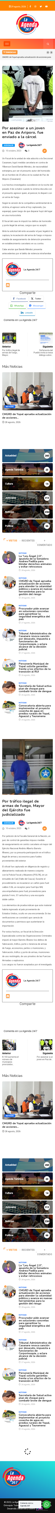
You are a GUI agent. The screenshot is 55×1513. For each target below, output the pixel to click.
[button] (47, 52)
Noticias (10, 403)
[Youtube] (46, 6)
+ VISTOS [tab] (11, 540)
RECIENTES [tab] (28, 540)
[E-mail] (8, 285)
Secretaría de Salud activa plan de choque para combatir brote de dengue (35, 688)
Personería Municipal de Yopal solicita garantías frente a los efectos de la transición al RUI (35, 667)
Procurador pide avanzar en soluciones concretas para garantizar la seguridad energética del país (34, 614)
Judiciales (8, 145)
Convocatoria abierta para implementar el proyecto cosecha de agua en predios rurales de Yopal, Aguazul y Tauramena (35, 711)
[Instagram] (35, 6)
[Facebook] (30, 6)
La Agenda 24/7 (34, 145)
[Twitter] (41, 6)
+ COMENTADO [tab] (44, 542)
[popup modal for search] (48, 44)
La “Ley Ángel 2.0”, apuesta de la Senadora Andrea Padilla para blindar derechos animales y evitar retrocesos (35, 561)
